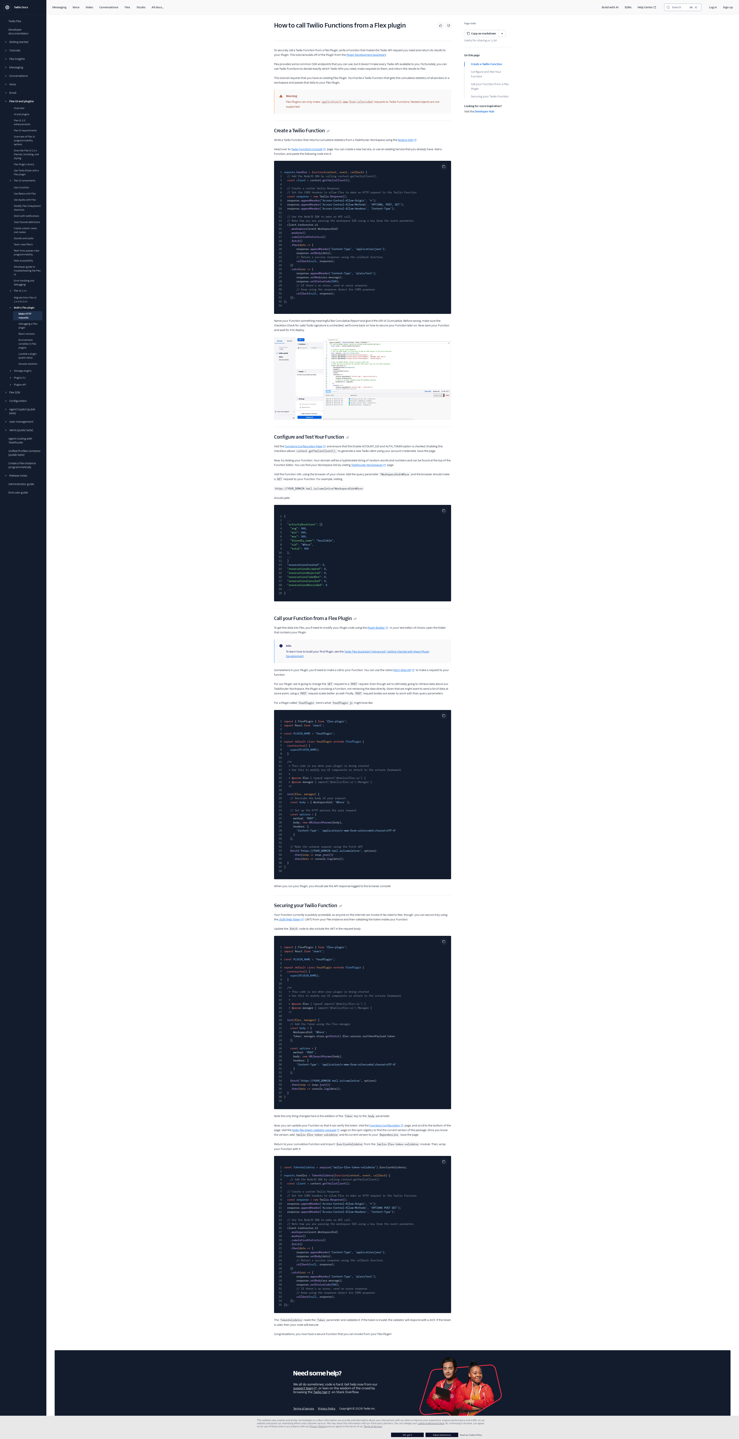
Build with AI (610, 7)
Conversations (108, 7)
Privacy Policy (326, 1408)
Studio (141, 7)
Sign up (728, 7)
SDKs (628, 7)
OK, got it (407, 1435)
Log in (713, 7)
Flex (127, 7)
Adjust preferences (442, 1435)
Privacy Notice (318, 1426)
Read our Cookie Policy (471, 1435)
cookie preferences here (431, 1423)
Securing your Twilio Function (490, 96)
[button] (23, 42)
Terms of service (303, 1408)
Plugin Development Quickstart (366, 55)
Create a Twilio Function (486, 64)
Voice (76, 7)
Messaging (59, 7)
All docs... (158, 7)
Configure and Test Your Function (486, 74)
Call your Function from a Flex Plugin (490, 86)
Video (89, 7)
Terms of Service (373, 1426)
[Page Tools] (502, 33)
